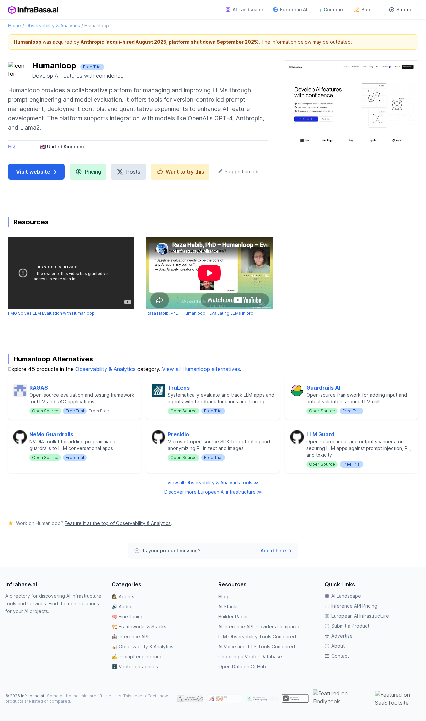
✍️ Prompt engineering (137, 656)
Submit (404, 9)
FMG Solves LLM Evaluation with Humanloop (51, 313)
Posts (133, 171)
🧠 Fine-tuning (128, 616)
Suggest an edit (241, 171)
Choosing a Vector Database (250, 656)
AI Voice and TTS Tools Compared (256, 646)
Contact (340, 656)
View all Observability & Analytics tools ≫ (213, 482)
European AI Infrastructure (360, 616)
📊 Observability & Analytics (142, 646)
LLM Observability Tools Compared (257, 636)
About (338, 646)
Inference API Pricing (354, 606)
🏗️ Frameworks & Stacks (139, 626)
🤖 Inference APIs (131, 636)
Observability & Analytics (52, 25)
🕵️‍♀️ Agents (123, 596)
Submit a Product (350, 626)
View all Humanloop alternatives (201, 369)
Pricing (93, 171)
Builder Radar (233, 616)
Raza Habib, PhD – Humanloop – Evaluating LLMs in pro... (201, 313)
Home (14, 25)
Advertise (342, 636)
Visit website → (36, 171)
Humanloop (96, 25)
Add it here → (276, 550)
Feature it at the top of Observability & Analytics (118, 523)
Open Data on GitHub (242, 666)
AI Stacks (228, 606)
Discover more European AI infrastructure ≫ (213, 492)
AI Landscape (248, 9)
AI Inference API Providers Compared (259, 626)
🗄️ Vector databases (135, 666)
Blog (366, 9)
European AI (293, 9)
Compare (334, 9)
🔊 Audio (121, 606)
